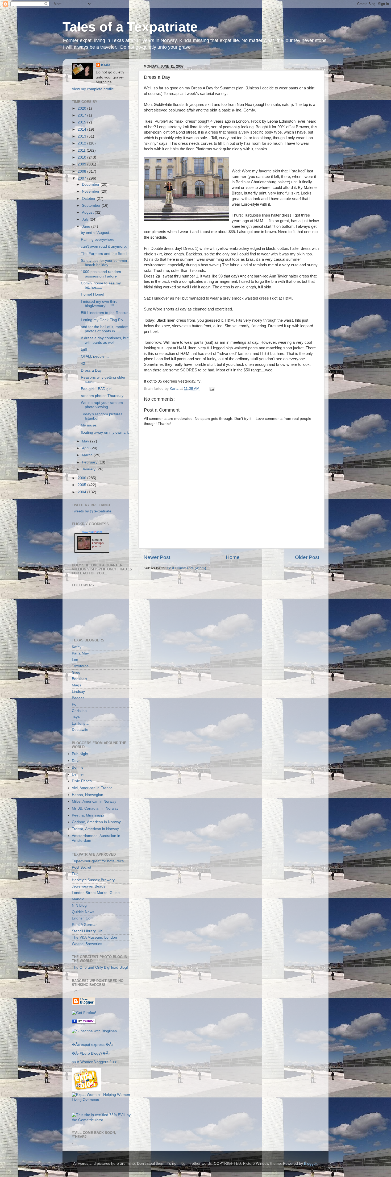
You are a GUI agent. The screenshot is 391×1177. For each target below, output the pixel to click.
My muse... (90, 425)
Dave (76, 761)
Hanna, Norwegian (87, 795)
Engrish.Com (83, 918)
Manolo (78, 899)
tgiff (84, 349)
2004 (82, 492)
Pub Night (80, 754)
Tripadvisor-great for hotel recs (98, 861)
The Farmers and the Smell (104, 254)
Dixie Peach (82, 781)
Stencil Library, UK (87, 931)
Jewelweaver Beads (88, 886)
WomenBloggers (94, 1062)
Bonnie (78, 767)
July (86, 219)
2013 (82, 136)
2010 (82, 157)
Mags (76, 685)
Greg (76, 672)
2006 (82, 478)
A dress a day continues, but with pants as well (104, 340)
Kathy (76, 647)
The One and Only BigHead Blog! (100, 967)
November (91, 191)
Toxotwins (80, 666)
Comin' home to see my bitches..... (101, 285)
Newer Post (157, 557)
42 (83, 364)
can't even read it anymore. (104, 246)
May (86, 441)
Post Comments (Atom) (186, 568)
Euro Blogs (91, 1053)
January (89, 469)
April (86, 448)
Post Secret (81, 867)
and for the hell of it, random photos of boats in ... (104, 329)
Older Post (307, 557)
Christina (79, 711)
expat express (93, 1045)
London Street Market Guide (96, 893)
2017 (82, 115)
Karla (105, 65)
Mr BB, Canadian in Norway (95, 808)
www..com (92, 531)
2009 (82, 164)
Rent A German (85, 925)
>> (115, 1062)
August (88, 212)
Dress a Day (91, 370)
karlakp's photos (98, 544)
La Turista (80, 724)
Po (74, 704)
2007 (82, 178)
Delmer (78, 774)
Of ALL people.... (95, 356)
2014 (82, 129)
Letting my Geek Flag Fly (102, 320)
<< (74, 1062)
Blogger (310, 1164)
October (89, 199)
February (90, 462)
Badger (78, 698)
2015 (82, 122)
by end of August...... (98, 233)
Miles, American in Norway (94, 801)
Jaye (76, 717)
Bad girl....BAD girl (96, 389)
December (91, 185)
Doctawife (80, 730)
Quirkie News (83, 912)
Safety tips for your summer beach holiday (104, 263)
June (86, 227)
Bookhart (79, 679)
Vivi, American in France (92, 788)
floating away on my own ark (105, 432)
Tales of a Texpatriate (130, 26)
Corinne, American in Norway (96, 822)
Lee (75, 660)
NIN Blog (79, 905)
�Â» (110, 1045)
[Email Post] (211, 389)
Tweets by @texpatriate (91, 511)
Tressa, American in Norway (95, 829)
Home (233, 557)
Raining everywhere (97, 240)
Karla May (80, 653)
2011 (82, 150)
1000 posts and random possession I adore (101, 274)
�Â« (76, 1045)
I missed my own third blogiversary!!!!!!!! (99, 304)
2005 (82, 485)
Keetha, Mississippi (88, 815)
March (88, 455)
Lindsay (78, 692)
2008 (82, 171)
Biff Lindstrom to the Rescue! (105, 313)
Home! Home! (92, 294)
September (92, 206)
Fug (75, 874)
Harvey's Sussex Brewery (93, 880)
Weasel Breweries (87, 944)
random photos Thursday (102, 396)
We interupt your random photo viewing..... (102, 405)
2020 (82, 108)
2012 (82, 143)
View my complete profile (93, 89)
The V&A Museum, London (94, 937)
